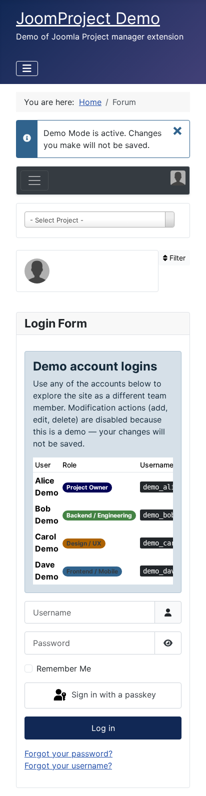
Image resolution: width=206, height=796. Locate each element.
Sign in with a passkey (112, 695)
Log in (103, 728)
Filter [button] (177, 258)
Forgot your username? (68, 765)
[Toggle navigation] (34, 180)
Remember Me (63, 669)
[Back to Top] (188, 777)
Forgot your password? (68, 753)
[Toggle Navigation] (27, 68)
